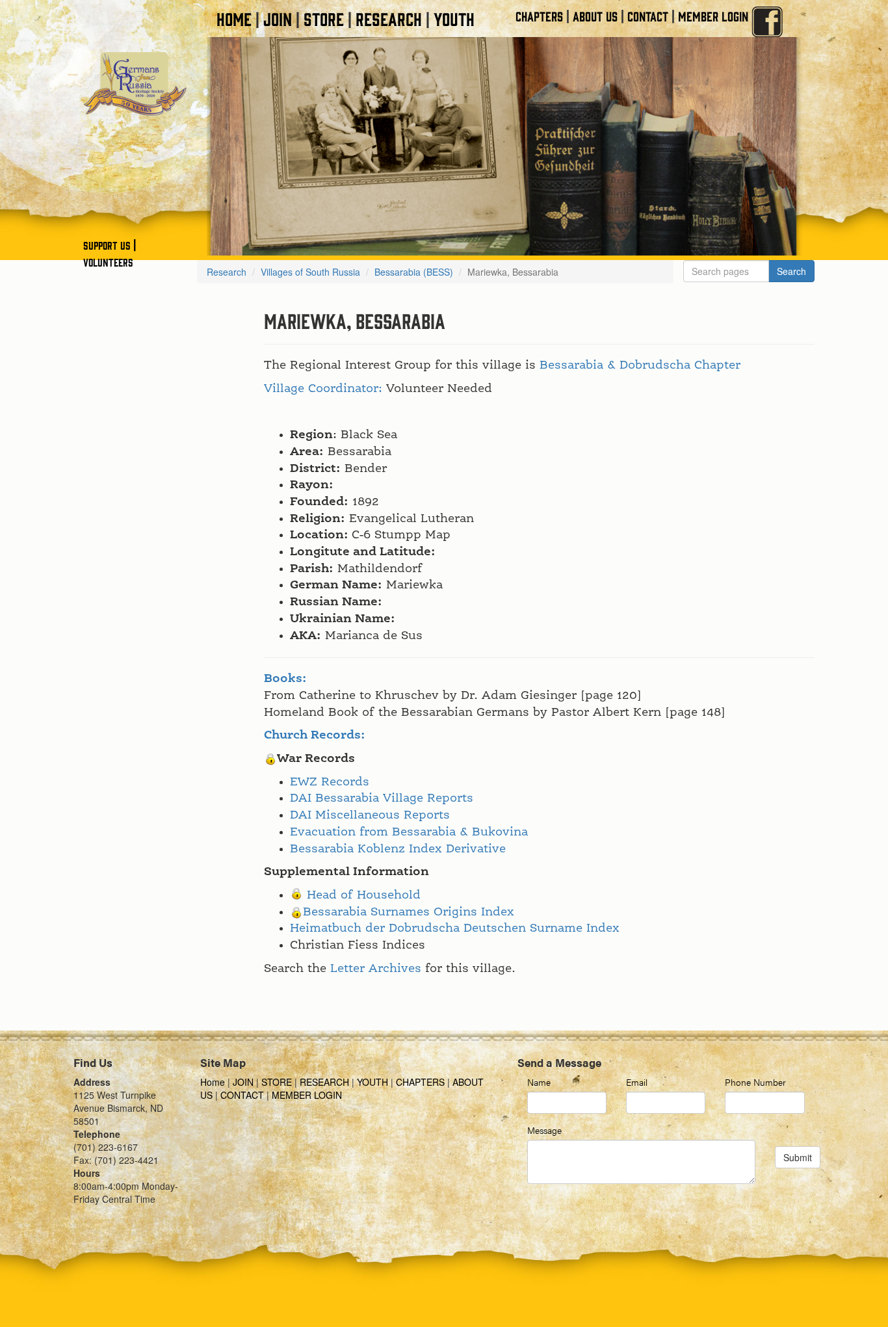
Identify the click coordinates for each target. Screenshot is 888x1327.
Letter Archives (375, 969)
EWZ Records (329, 782)
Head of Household (364, 895)
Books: (285, 679)
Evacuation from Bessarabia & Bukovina (409, 832)
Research (226, 271)
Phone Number (755, 1081)
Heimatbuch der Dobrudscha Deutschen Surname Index (455, 928)
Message (544, 1129)
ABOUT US (595, 15)
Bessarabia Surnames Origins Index (408, 912)
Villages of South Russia (310, 271)
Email (636, 1081)
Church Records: (314, 735)
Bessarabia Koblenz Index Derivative (398, 849)
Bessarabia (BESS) (413, 271)
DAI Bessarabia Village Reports (381, 798)
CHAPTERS (539, 15)
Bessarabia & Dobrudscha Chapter (640, 365)
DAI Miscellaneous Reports (370, 815)
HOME (234, 18)
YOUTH (454, 18)
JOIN (277, 18)
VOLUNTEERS (108, 262)
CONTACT (647, 15)
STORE (324, 18)
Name (539, 1081)
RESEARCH (389, 18)
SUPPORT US (107, 245)
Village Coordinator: (323, 389)
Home (214, 1081)
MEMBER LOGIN (713, 15)
